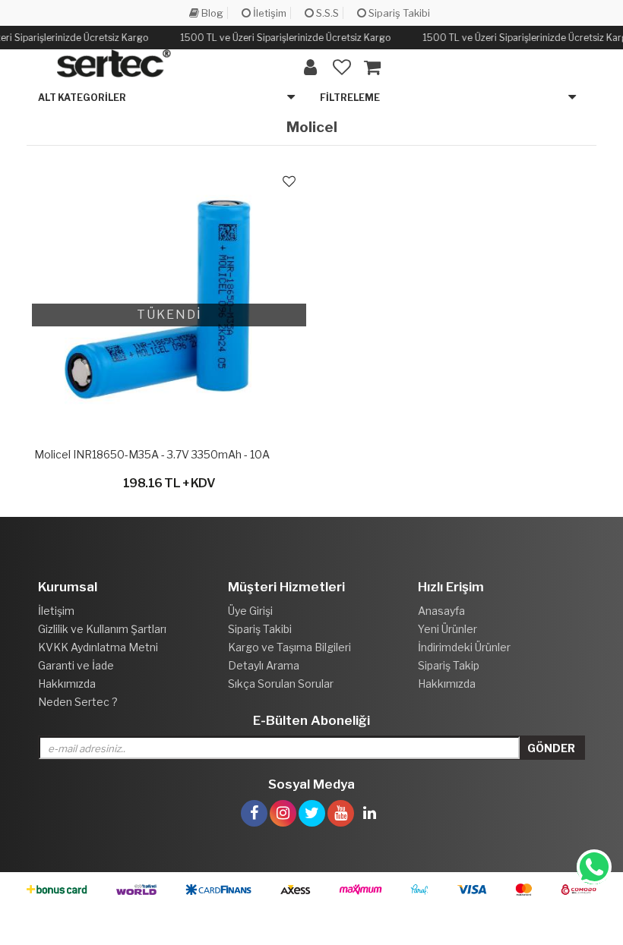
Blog (211, 13)
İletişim (268, 13)
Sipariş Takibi (398, 13)
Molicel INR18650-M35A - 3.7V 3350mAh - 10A (152, 454)
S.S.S (326, 13)
